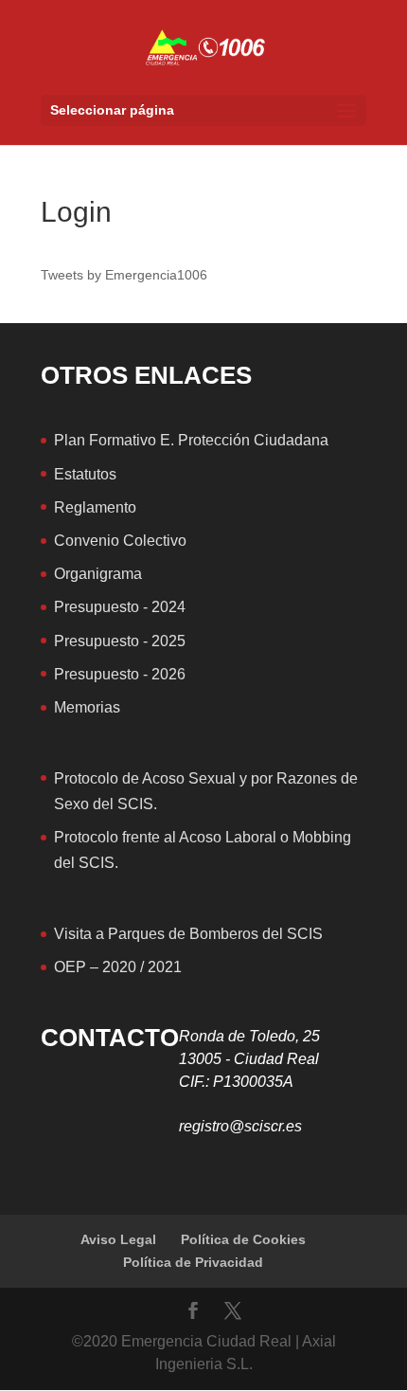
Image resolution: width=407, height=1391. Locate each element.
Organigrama (98, 574)
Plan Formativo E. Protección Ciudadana (191, 440)
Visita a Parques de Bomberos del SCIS (188, 934)
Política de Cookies (243, 1239)
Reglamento (95, 507)
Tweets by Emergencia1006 (124, 274)
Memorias (87, 707)
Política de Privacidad (193, 1262)
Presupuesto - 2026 (120, 674)
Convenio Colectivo (120, 541)
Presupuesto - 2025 (120, 641)
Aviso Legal (118, 1239)
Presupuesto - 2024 (120, 607)
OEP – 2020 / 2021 (118, 967)
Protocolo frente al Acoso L (144, 837)
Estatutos (85, 474)
